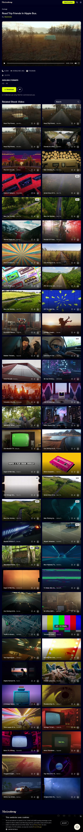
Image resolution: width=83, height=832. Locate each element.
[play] (4, 63)
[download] (37, 123)
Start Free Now (68, 2)
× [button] (80, 816)
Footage (4, 9)
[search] (77, 2)
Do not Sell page (37, 827)
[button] (29, 829)
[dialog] (41, 823)
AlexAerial (8, 17)
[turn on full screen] (32, 123)
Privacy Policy (38, 824)
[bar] (80, 2)
